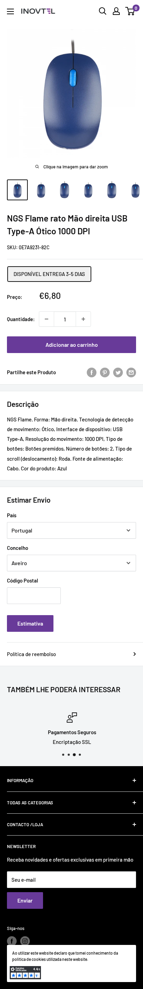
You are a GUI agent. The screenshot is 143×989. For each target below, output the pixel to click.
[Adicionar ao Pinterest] (105, 372)
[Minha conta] (116, 11)
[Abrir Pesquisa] (103, 11)
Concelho (17, 548)
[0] (130, 11)
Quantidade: (21, 319)
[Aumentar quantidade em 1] (83, 319)
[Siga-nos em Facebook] (12, 941)
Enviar (25, 900)
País (11, 515)
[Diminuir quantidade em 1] (46, 319)
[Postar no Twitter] (118, 372)
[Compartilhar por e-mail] (131, 372)
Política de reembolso (31, 654)
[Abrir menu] (10, 11)
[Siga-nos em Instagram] (25, 941)
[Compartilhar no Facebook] (91, 372)
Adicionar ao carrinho (71, 344)
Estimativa (30, 623)
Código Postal (22, 580)
